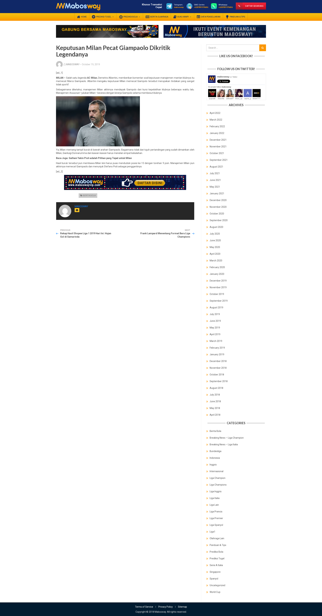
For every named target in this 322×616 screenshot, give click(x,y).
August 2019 (216, 307)
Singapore (215, 572)
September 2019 (219, 300)
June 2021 (215, 180)
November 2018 (218, 368)
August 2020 (216, 227)
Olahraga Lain (217, 538)
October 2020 (217, 213)
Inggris (213, 464)
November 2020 (218, 207)
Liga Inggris (216, 491)
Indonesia (215, 458)
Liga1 (212, 531)
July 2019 (215, 314)
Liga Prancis (216, 511)
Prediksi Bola (216, 551)
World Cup (215, 592)
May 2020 (215, 247)
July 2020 (215, 233)
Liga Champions (218, 484)
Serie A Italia (216, 565)
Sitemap (182, 606)
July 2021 (215, 173)
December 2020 (218, 200)
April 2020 (215, 254)
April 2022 (215, 113)
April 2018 (215, 414)
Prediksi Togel (217, 558)
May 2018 (215, 408)
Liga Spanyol (216, 525)
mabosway (227, 76)
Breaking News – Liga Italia (224, 444)
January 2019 (217, 354)
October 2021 (217, 153)
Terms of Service (144, 606)
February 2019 (217, 347)
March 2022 (216, 119)
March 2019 (216, 341)
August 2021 (216, 166)
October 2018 (217, 374)
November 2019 (218, 287)
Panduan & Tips (218, 545)
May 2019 (215, 327)
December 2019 (218, 280)
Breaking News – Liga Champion (227, 437)
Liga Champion (217, 478)
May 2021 (215, 186)
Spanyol (214, 578)
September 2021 (219, 160)
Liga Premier (216, 518)
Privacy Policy (165, 606)
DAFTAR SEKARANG (254, 6)
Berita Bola (89, 195)
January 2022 (217, 133)
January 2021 (217, 193)
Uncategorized (217, 585)
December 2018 (218, 361)
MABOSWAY (72, 64)
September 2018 (219, 381)
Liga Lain (214, 504)
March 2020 (216, 260)
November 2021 (218, 146)
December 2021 (218, 139)
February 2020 (217, 267)
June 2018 (215, 401)
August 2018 (216, 388)
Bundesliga (215, 451)
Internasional (216, 471)
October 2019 (217, 294)
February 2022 (217, 126)
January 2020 (217, 274)
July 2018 (215, 394)
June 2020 (215, 240)
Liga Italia (215, 498)
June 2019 (215, 321)
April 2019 (215, 334)
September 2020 (219, 220)
